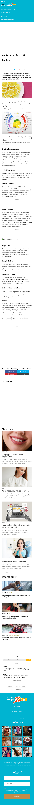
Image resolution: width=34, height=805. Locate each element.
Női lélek (4, 16)
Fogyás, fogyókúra (6, 5)
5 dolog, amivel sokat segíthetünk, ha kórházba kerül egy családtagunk (16, 596)
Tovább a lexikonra (17, 680)
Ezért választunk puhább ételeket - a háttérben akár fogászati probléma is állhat (15, 617)
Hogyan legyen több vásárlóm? (17, 719)
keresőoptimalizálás (24, 762)
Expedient (17, 763)
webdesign (15, 762)
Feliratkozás (17, 796)
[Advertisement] (17, 33)
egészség (10, 686)
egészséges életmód (20, 686)
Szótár (17, 656)
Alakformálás (5, 12)
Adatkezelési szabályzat (17, 711)
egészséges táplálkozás (16, 689)
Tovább (27, 670)
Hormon (5, 666)
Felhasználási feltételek (17, 709)
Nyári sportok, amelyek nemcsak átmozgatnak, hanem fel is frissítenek (16, 638)
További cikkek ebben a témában (7, 572)
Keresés (28, 659)
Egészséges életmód (7, 9)
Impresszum (17, 706)
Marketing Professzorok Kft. (23, 765)
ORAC (4, 674)
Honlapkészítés (8, 762)
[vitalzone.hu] (12, 4)
